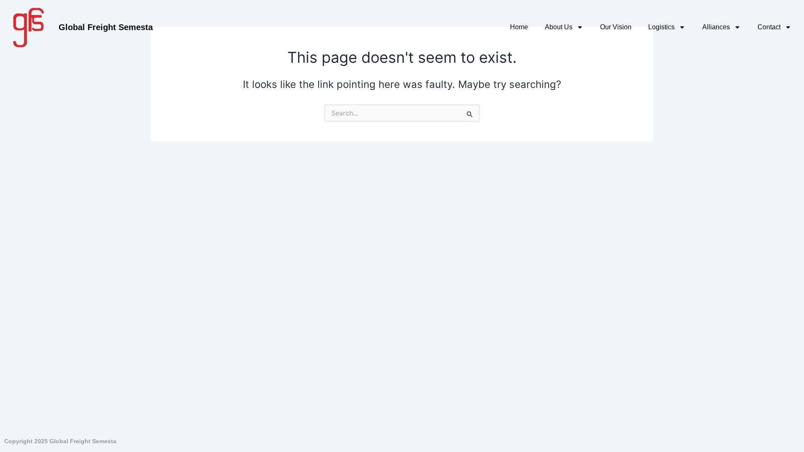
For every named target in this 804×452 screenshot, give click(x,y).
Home (519, 27)
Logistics (661, 27)
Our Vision (615, 27)
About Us (558, 27)
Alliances (716, 27)
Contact (769, 27)
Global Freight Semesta (106, 27)
